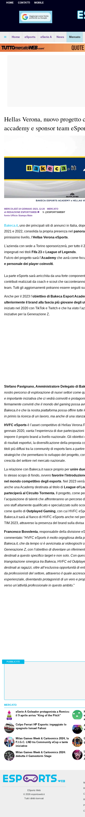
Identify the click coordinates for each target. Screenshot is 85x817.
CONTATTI (24, 2)
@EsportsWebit (54, 212)
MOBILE (39, 2)
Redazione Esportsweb (22, 212)
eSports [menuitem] (30, 37)
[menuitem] (5, 37)
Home (10, 2)
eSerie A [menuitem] (46, 37)
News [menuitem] (60, 37)
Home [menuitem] (16, 37)
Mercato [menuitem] (74, 37)
